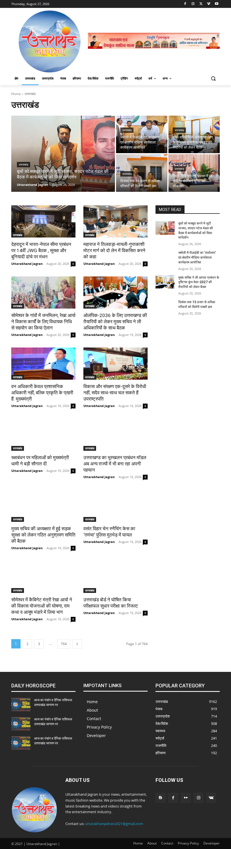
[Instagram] (193, 4)
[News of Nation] (49, 41)
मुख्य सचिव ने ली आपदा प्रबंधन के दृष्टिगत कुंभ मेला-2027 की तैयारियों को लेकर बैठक (198, 282)
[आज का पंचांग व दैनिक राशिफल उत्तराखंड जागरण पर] (20, 704)
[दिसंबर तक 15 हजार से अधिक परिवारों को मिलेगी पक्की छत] (141, 173)
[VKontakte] (211, 798)
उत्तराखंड (23, 164)
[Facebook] (185, 4)
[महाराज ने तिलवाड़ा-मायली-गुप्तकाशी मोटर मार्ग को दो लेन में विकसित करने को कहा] (115, 221)
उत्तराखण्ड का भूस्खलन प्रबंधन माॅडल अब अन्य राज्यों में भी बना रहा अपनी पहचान (114, 464)
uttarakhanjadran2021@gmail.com (114, 823)
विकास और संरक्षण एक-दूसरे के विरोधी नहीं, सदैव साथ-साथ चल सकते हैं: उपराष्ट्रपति (114, 393)
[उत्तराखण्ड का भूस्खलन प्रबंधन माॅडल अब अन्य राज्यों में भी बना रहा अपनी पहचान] (115, 435)
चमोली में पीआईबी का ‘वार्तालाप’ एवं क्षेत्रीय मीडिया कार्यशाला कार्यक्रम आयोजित (197, 257)
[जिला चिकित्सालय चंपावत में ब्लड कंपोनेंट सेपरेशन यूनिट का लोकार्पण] (194, 173)
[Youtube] (216, 4)
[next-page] (77, 643)
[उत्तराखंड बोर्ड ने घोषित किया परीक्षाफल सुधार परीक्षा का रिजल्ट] (115, 577)
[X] (201, 4)
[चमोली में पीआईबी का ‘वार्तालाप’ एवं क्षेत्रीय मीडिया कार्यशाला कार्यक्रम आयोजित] (141, 134)
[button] (213, 78)
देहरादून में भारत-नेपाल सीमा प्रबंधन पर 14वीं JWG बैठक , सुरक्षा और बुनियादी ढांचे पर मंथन (41, 250)
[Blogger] (160, 798)
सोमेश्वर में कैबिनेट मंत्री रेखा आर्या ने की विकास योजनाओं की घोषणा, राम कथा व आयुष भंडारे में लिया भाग (41, 606)
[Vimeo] (208, 4)
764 (64, 643)
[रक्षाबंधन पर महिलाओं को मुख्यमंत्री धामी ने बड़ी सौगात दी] (43, 435)
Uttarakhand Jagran (27, 263)
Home (16, 93)
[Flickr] (186, 798)
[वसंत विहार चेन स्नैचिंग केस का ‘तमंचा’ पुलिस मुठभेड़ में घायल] (115, 506)
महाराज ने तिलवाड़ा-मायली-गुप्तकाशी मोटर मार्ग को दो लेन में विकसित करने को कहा (114, 250)
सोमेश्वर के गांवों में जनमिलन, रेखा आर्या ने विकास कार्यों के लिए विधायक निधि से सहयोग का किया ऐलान (43, 322)
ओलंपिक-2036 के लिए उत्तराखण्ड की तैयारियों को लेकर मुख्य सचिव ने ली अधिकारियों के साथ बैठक (115, 322)
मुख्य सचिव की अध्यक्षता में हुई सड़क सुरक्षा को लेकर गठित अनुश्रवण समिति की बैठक (43, 535)
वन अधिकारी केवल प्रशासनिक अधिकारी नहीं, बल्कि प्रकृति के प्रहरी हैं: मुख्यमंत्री (42, 393)
